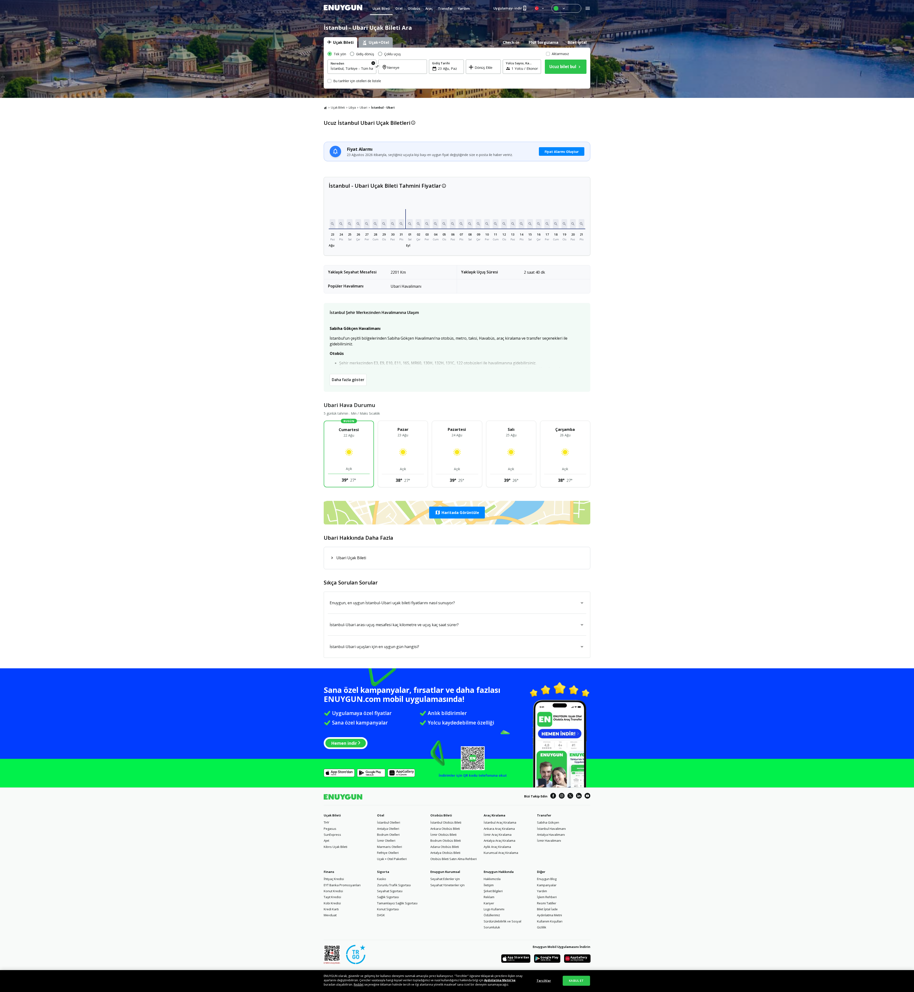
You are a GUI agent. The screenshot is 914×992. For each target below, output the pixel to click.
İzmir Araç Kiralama (498, 834)
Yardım (542, 891)
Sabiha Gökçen (548, 822)
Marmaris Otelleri (389, 847)
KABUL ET (576, 980)
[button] (332, 224)
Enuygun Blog (546, 879)
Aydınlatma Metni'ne (500, 980)
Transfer (544, 815)
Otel (380, 815)
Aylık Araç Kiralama (497, 847)
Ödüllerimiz (492, 915)
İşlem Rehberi (547, 897)
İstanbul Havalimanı (551, 828)
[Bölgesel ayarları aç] (540, 8)
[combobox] (352, 68)
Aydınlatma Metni (549, 915)
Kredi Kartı (331, 909)
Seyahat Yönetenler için (447, 885)
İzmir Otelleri (386, 840)
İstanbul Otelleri (388, 822)
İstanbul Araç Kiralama (500, 822)
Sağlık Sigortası (388, 897)
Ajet (326, 840)
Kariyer (489, 903)
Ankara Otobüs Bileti (445, 828)
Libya (352, 107)
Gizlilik (541, 927)
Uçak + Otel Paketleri (392, 859)
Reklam (489, 897)
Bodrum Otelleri (388, 834)
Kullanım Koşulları (549, 921)
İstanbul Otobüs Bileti (445, 822)
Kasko (381, 879)
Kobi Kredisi (332, 903)
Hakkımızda (492, 879)
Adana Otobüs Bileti (444, 847)
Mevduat (330, 915)
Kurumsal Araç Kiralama (501, 853)
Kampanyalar (546, 885)
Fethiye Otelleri (388, 853)
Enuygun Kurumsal (445, 872)
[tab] (340, 42)
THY (326, 822)
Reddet (358, 984)
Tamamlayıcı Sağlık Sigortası (397, 903)
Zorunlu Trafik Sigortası (394, 885)
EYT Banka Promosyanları (342, 885)
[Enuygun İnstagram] (562, 796)
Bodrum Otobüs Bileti (445, 840)
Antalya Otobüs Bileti (445, 853)
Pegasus (330, 828)
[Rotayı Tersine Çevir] (377, 67)
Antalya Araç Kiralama (499, 840)
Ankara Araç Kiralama (499, 828)
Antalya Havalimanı (551, 834)
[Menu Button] (566, 8)
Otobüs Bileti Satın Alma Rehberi (453, 859)
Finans (329, 872)
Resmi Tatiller (546, 903)
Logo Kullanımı (494, 909)
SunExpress (332, 834)
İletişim (489, 885)
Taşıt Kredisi (332, 897)
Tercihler (543, 980)
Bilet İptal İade (547, 909)
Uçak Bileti (338, 107)
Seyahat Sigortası (389, 891)
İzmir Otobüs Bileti (443, 834)
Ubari (363, 107)
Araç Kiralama (494, 815)
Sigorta (383, 872)
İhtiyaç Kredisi (334, 879)
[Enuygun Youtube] (587, 796)
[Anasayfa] (325, 107)
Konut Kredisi (333, 891)
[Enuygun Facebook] (553, 796)
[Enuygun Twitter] (570, 796)
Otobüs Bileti (441, 815)
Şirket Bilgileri (493, 891)
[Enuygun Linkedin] (579, 796)
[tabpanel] (457, 68)
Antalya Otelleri (388, 828)
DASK (381, 915)
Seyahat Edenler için (445, 879)
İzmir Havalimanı (549, 840)
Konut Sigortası (388, 909)
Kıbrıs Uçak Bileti (335, 847)
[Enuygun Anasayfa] (343, 8)
